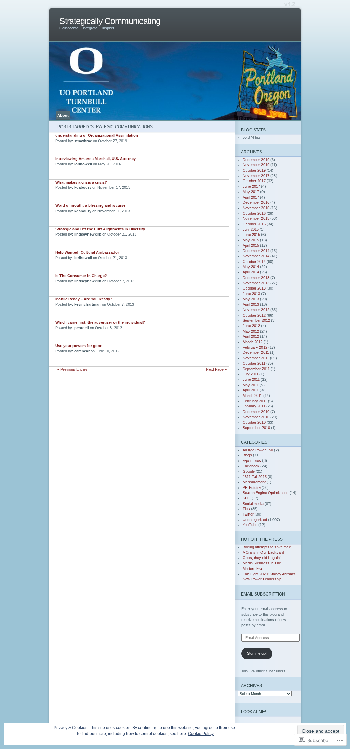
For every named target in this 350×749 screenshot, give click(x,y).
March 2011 (252, 395)
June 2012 (251, 326)
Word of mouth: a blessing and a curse (90, 205)
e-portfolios (252, 460)
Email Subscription (263, 594)
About (63, 115)
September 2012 (256, 320)
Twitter (248, 514)
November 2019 (256, 165)
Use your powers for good (79, 346)
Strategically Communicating (109, 21)
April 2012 (251, 336)
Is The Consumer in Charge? (81, 275)
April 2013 (251, 304)
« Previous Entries (72, 369)
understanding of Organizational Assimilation (96, 135)
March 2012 (252, 342)
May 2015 (251, 240)
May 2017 (251, 192)
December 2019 (256, 160)
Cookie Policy (201, 733)
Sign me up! (257, 653)
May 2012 (251, 331)
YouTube (250, 525)
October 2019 (254, 170)
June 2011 (251, 379)
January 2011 (254, 406)
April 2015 (251, 245)
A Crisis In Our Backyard (263, 552)
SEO (247, 498)
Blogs (247, 455)
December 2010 (256, 412)
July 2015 (251, 229)
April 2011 (251, 390)
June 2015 (251, 234)
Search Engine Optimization (265, 493)
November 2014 (256, 256)
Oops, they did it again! (262, 558)
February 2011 (255, 401)
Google (249, 471)
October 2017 (254, 181)
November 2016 (256, 208)
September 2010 (256, 428)
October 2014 (254, 261)
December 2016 (256, 202)
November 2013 (256, 283)
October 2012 (254, 315)
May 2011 (251, 385)
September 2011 (256, 369)
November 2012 (256, 310)
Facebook (251, 466)
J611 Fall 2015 (255, 476)
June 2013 (251, 294)
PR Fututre (252, 487)
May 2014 (251, 267)
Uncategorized (255, 520)
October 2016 (254, 213)
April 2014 (251, 272)
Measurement (254, 482)
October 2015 (254, 224)
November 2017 (256, 176)
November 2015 (256, 218)
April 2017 (251, 197)
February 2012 (255, 347)
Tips (246, 509)
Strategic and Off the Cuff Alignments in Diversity (100, 229)
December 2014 (256, 251)
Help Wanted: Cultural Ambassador (87, 252)
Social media (253, 503)
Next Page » (216, 369)
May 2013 (251, 299)
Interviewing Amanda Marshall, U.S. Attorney (95, 159)
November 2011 (256, 358)
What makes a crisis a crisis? (81, 182)
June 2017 (251, 186)
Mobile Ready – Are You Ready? (83, 299)
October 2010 (254, 422)
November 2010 (256, 417)
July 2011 (250, 374)
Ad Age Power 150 (258, 450)
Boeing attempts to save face (267, 547)
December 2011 (256, 352)
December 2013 (256, 278)
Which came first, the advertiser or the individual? (100, 322)
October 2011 (254, 363)
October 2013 (254, 288)
